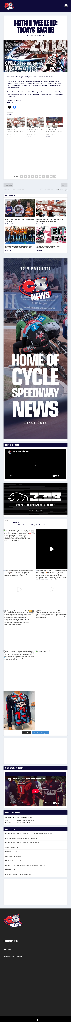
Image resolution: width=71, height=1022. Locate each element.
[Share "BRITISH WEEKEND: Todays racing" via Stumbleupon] (47, 176)
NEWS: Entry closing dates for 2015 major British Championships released (50, 220)
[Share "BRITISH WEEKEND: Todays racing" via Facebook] (21, 176)
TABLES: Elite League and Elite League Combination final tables (48, 247)
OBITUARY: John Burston (13, 856)
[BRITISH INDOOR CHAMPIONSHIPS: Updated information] (54, 122)
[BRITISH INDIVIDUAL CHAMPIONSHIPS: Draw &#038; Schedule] (35, 122)
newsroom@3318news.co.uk (25, 820)
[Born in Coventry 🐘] (51, 669)
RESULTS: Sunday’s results (13, 852)
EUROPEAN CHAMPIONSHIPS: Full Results (18, 874)
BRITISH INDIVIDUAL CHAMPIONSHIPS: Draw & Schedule (35, 129)
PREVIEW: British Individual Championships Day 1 (15, 129)
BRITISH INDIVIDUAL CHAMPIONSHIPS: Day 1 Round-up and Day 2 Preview (28, 833)
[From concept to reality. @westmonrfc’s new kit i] (51, 589)
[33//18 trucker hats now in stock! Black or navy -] (51, 629)
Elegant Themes (33, 1017)
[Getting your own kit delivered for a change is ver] (19, 710)
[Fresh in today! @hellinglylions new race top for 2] (19, 589)
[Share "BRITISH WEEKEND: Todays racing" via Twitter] (25, 176)
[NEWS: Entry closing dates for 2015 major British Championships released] (51, 208)
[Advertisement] (35, 153)
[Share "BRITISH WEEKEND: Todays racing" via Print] (55, 176)
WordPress (45, 1017)
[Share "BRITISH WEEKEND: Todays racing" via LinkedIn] (40, 176)
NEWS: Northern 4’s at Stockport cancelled (19, 861)
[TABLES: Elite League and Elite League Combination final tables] (51, 234)
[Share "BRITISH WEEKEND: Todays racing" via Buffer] (44, 176)
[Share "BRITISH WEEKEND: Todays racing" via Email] (51, 176)
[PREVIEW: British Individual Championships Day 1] (16, 122)
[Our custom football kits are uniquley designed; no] (51, 549)
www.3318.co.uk (7, 949)
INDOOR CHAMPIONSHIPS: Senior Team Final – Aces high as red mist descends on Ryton (19, 247)
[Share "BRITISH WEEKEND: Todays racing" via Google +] (29, 176)
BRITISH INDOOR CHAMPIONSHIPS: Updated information (54, 129)
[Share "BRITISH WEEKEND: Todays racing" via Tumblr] (32, 176)
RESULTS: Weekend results (13, 870)
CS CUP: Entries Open (12, 847)
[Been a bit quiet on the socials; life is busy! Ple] (19, 669)
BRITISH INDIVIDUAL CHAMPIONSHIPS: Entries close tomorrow (25, 865)
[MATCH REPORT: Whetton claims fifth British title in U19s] (20, 208)
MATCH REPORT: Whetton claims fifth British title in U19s (19, 220)
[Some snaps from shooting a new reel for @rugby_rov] (19, 549)
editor (34, 35)
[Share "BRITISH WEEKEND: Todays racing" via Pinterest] (36, 176)
